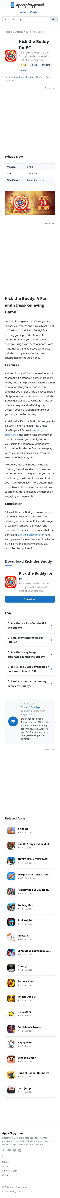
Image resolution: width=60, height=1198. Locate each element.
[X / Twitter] (3, 1150)
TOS (30, 1191)
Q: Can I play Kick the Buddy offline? (26, 640)
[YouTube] (9, 1150)
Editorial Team (9, 1170)
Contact (35, 12)
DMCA (22, 1191)
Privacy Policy (9, 1191)
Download (30, 599)
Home (8, 31)
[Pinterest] (14, 1150)
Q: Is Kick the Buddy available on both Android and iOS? (28, 669)
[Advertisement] (30, 119)
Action (19, 31)
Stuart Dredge (26, 77)
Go (54, 19)
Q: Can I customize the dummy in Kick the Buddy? (27, 683)
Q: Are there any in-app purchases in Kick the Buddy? (26, 654)
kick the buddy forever (30, 534)
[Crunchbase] (19, 1150)
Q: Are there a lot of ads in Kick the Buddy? (27, 625)
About (24, 12)
